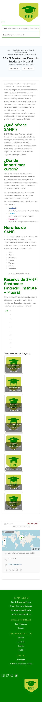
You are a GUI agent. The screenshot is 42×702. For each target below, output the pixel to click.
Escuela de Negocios (19, 50)
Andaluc (20, 642)
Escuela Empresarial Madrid (21, 602)
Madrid (31, 50)
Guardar (15, 69)
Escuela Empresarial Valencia (21, 614)
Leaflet (36, 548)
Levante (21, 638)
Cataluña (21, 646)
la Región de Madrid (21, 52)
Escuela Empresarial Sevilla (21, 610)
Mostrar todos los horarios (21, 526)
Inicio (8, 50)
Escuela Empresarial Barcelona (21, 606)
